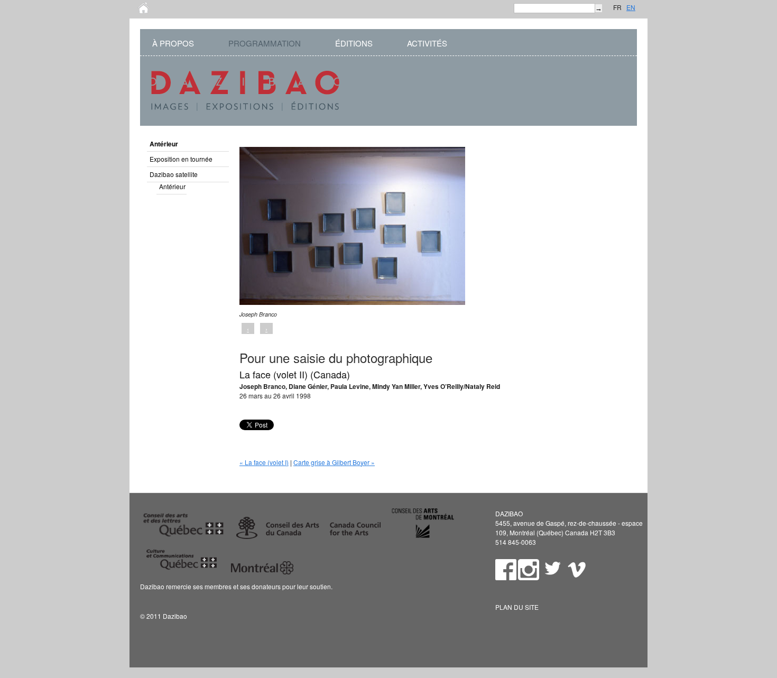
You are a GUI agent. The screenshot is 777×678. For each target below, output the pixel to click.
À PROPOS (173, 43)
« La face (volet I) (264, 462)
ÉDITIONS (354, 43)
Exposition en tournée (181, 158)
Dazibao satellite (174, 174)
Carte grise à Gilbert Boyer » (334, 462)
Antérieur (164, 143)
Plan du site (517, 606)
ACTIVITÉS (427, 43)
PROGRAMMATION (264, 43)
